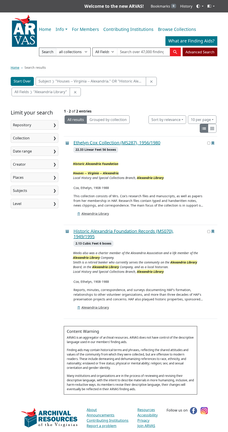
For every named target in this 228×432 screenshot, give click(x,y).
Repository (22, 125)
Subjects (20, 190)
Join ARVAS (146, 425)
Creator (19, 164)
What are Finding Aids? (191, 41)
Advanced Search (199, 52)
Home (45, 29)
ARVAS (24, 31)
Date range (22, 151)
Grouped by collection (108, 119)
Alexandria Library (95, 213)
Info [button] (60, 29)
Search (47, 52)
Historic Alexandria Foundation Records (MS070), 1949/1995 (123, 234)
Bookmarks (162, 6)
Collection (21, 138)
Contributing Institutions (128, 29)
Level (17, 203)
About (92, 409)
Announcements (100, 415)
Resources (146, 409)
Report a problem (101, 425)
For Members (85, 29)
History (186, 6)
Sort (166, 119)
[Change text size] (211, 6)
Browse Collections (177, 29)
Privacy (143, 420)
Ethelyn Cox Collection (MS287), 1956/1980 (116, 142)
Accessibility (147, 415)
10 (201, 119)
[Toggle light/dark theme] (200, 6)
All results (75, 119)
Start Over (22, 81)
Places (18, 177)
